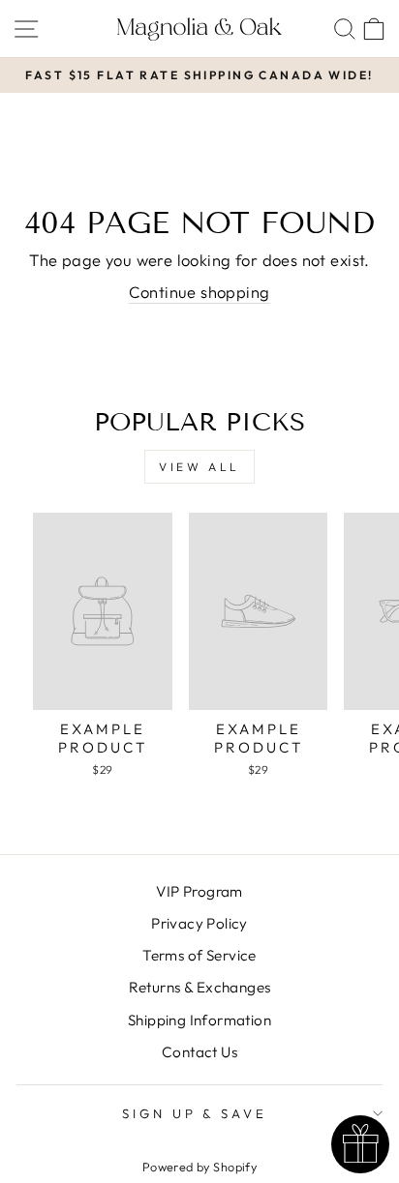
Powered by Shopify (199, 1166)
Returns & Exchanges (200, 987)
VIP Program (199, 891)
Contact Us (199, 1052)
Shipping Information (199, 1020)
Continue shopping (199, 291)
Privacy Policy (199, 923)
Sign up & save (195, 1113)
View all (199, 466)
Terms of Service (199, 955)
